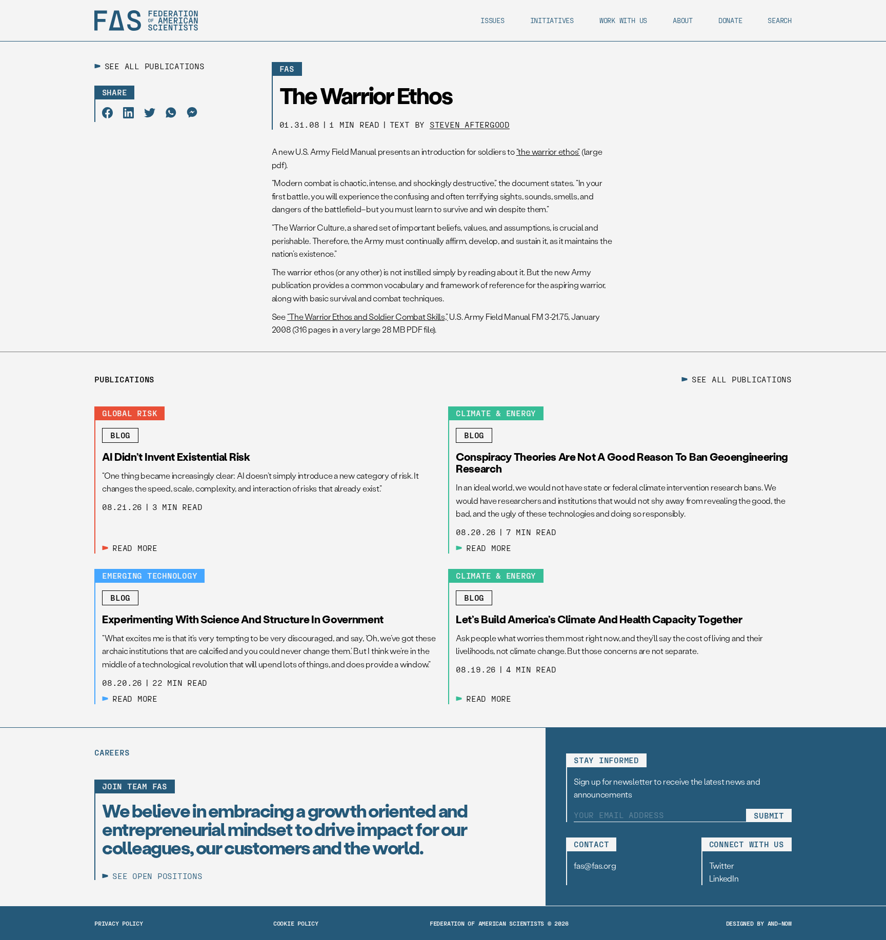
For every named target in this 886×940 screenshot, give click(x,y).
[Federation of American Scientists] (146, 20)
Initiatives (552, 20)
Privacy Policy (118, 923)
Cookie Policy (295, 923)
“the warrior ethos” (548, 151)
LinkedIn (724, 878)
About (683, 20)
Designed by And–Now (759, 923)
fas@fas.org (595, 865)
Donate (730, 20)
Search (780, 20)
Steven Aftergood (470, 124)
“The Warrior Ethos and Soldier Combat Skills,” (367, 316)
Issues (492, 20)
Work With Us (623, 20)
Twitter (721, 865)
